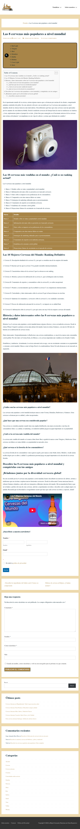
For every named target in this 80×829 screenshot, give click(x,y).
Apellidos (28, 545)
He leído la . (16, 563)
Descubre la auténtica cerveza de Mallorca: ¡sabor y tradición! (26, 739)
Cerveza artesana (10, 769)
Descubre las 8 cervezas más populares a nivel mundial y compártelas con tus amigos (31, 91)
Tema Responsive (72, 823)
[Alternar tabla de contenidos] (55, 73)
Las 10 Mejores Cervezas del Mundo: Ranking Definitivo (22, 78)
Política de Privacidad (23, 823)
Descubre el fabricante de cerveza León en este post (34, 736)
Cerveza (36, 38)
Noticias (8, 784)
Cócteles (8, 773)
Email (5, 550)
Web (5, 655)
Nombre (5, 545)
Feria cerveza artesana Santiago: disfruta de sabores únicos (21, 719)
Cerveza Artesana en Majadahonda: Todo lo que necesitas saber (22, 704)
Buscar (6, 682)
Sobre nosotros (70, 7)
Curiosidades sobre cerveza (13, 776)
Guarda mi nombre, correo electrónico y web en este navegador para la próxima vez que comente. (37, 663)
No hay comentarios (49, 38)
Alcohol (8, 761)
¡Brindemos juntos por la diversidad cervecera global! (21, 94)
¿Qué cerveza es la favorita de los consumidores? (21, 89)
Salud (7, 798)
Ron (7, 791)
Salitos (7, 795)
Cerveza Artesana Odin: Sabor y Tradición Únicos (19, 711)
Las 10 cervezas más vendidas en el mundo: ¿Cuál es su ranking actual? (27, 76)
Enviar (6, 570)
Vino (7, 802)
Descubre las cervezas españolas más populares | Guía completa (27, 743)
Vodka (7, 806)
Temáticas (55, 7)
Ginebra (8, 780)
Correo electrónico (10, 646)
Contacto (13, 823)
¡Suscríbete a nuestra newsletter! (17, 96)
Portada (25, 23)
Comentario (8, 608)
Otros (7, 787)
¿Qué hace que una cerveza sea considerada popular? (22, 85)
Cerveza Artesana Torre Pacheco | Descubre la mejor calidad (21, 708)
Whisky (8, 809)
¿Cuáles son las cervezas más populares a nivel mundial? (23, 82)
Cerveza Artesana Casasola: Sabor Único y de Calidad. (20, 715)
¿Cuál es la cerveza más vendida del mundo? (20, 87)
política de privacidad (19, 563)
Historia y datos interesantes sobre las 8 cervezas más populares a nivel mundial (29, 80)
